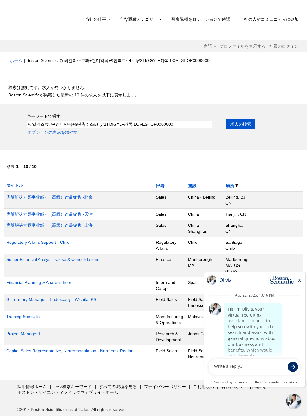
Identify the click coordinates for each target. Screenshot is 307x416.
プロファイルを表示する (242, 46)
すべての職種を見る (118, 386)
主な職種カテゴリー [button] (139, 19)
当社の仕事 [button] (96, 19)
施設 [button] (192, 185)
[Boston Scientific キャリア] (44, 21)
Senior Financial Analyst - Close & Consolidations (52, 259)
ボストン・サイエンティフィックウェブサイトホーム (67, 392)
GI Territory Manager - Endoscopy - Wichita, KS (51, 299)
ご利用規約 (203, 386)
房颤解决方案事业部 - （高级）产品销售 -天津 (49, 214)
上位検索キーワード (73, 386)
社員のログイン (284, 46)
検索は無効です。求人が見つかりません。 (48, 87)
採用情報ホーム (32, 386)
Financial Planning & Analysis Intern (40, 282)
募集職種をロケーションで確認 (200, 19)
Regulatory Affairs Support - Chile (38, 242)
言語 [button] (208, 46)
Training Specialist (23, 316)
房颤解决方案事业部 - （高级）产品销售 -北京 (49, 197)
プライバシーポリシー (165, 386)
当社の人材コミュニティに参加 (269, 19)
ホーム (16, 60)
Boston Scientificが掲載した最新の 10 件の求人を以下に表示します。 (73, 95)
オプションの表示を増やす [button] (52, 132)
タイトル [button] (14, 185)
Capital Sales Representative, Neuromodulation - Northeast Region (69, 350)
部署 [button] (160, 185)
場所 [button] (230, 185)
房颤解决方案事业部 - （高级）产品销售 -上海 (49, 225)
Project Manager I (23, 333)
